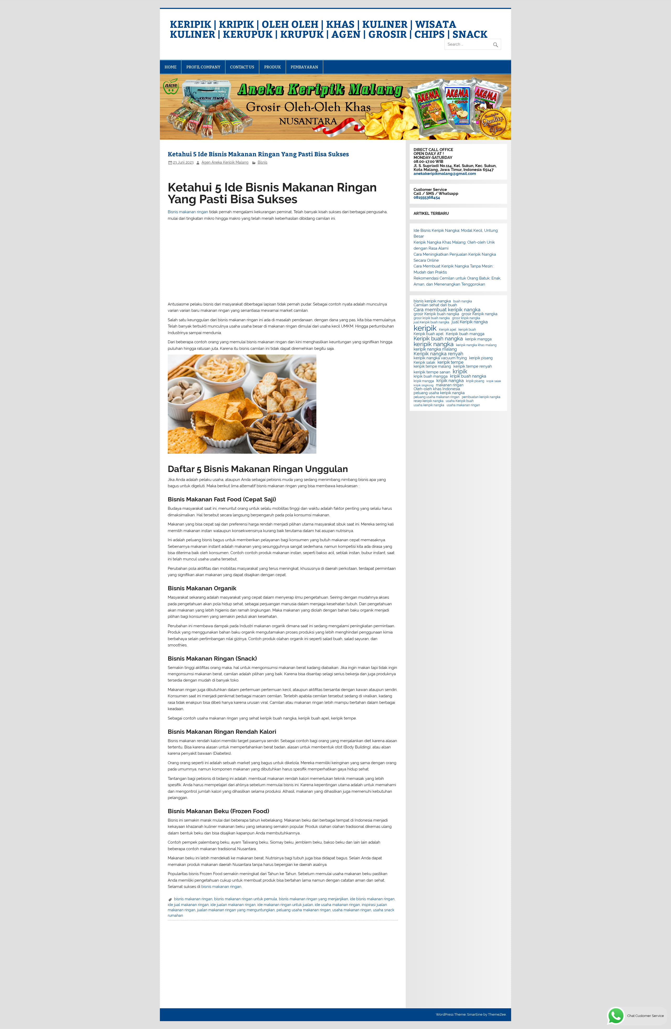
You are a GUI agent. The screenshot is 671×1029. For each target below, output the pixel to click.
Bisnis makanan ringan (188, 212)
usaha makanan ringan (351, 910)
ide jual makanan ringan (188, 905)
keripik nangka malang (435, 349)
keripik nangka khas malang (476, 345)
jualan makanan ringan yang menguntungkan (236, 910)
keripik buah (467, 329)
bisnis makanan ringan (221, 886)
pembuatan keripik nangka (481, 397)
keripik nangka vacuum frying (440, 358)
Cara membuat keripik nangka (447, 309)
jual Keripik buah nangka (431, 322)
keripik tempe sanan (432, 372)
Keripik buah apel (428, 334)
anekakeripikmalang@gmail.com (445, 173)
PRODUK (272, 67)
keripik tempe (450, 362)
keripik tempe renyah (472, 366)
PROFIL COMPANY (203, 67)
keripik (425, 328)
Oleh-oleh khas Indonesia (437, 389)
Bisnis (262, 162)
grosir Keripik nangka (479, 314)
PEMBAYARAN (304, 67)
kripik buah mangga (431, 376)
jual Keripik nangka (470, 322)
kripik (460, 371)
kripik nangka (450, 380)
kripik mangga (424, 381)
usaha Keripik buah (460, 401)
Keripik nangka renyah (438, 353)
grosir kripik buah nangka (432, 318)
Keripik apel (447, 329)
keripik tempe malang (432, 366)
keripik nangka (434, 344)
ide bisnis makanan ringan (372, 899)
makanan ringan (449, 385)
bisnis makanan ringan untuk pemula (245, 899)
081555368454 (427, 197)
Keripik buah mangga (465, 334)
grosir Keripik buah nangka (436, 314)
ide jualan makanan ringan (233, 905)
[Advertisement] (283, 261)
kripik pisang (475, 381)
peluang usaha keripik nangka (439, 393)
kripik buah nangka (468, 376)
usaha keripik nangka (429, 405)
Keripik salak (424, 363)
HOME (170, 67)
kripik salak (493, 381)
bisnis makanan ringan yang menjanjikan (313, 899)
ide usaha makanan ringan (337, 905)
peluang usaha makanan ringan (304, 910)
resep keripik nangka (428, 401)
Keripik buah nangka (438, 338)
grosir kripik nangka (466, 318)
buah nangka (462, 301)
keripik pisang (481, 358)
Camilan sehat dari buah (435, 305)
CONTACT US (242, 67)
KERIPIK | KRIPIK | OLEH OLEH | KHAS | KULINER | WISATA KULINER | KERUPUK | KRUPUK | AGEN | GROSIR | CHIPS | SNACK (329, 28)
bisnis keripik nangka (432, 301)
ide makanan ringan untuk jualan (285, 905)
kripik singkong (424, 385)
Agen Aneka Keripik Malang (225, 162)
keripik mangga (478, 339)
